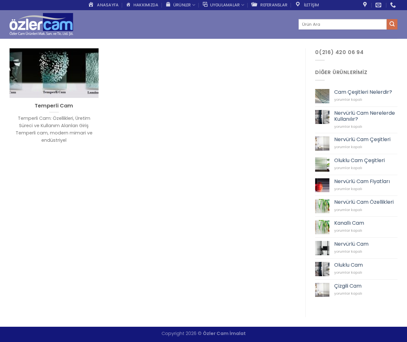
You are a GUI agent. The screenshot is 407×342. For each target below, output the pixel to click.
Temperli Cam (54, 105)
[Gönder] (392, 24)
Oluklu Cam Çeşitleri (359, 160)
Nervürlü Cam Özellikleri (364, 202)
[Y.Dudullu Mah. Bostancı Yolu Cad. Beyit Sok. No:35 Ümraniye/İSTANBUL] (365, 5)
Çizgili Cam (348, 286)
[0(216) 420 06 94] (393, 5)
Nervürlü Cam (351, 244)
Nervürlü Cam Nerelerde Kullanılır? (364, 116)
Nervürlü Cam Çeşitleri (362, 139)
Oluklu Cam (348, 265)
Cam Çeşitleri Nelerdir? (363, 92)
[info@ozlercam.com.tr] (379, 5)
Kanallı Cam (349, 223)
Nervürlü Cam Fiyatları (362, 181)
